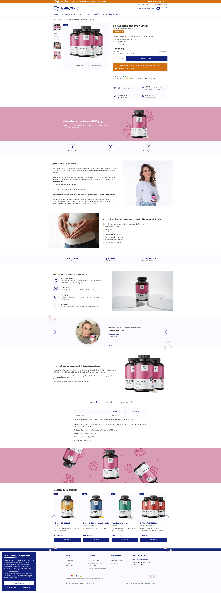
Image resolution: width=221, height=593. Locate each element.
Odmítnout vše (11, 587)
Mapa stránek (130, 583)
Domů (55, 19)
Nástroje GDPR (92, 566)
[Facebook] (154, 576)
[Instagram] (150, 576)
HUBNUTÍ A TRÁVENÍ (85, 14)
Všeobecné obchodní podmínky (97, 569)
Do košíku (67, 540)
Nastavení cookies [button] (150, 583)
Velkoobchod (114, 563)
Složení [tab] (93, 402)
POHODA (56, 14)
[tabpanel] (110, 423)
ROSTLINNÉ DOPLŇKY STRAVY (111, 14)
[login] (162, 8)
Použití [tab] (108, 402)
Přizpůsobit (26, 587)
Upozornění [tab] (126, 402)
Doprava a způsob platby (95, 563)
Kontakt (68, 563)
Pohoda (61, 19)
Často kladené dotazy (144, 4)
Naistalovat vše (19, 583)
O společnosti (69, 560)
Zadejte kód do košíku (158, 1)
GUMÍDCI (96, 14)
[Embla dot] (109, 345)
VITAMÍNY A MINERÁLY (68, 14)
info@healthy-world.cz (161, 4)
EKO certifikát (69, 566)
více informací (13, 571)
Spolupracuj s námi (116, 560)
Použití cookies (139, 583)
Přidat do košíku (146, 59)
